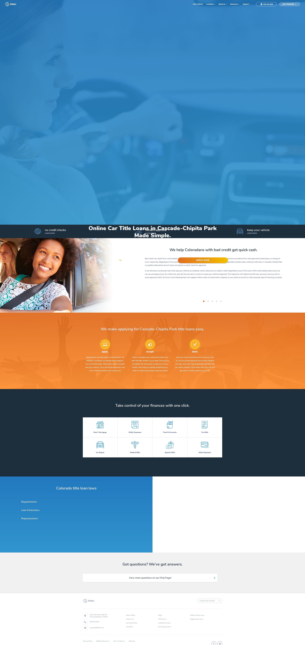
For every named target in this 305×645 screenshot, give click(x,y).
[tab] (203, 301)
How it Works (198, 4)
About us (222, 4)
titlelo (13, 4)
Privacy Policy (87, 641)
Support (246, 4)
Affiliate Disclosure (102, 641)
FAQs (160, 615)
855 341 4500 (268, 4)
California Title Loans (197, 615)
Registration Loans (196, 619)
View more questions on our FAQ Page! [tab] (150, 577)
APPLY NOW (202, 260)
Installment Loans (164, 623)
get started (288, 4)
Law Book (129, 627)
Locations (210, 4)
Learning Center (131, 623)
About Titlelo (130, 615)
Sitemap (132, 641)
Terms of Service (119, 641)
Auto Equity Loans (164, 627)
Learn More (50, 233)
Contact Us (130, 619)
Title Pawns (162, 619)
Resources (234, 4)
